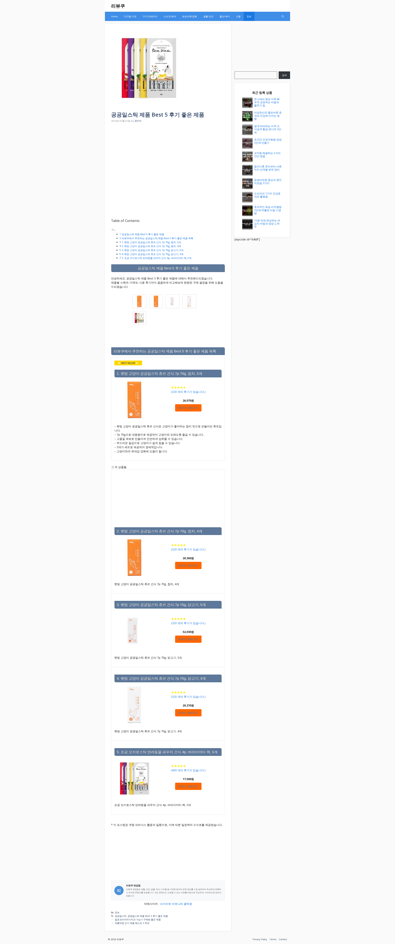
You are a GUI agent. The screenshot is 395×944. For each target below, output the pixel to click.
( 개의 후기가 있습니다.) (188, 392)
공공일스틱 (120, 915)
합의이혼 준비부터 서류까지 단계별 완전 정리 (268, 168)
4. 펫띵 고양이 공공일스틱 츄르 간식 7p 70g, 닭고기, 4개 (152, 254)
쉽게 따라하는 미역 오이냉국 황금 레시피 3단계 (267, 129)
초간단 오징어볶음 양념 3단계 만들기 (268, 141)
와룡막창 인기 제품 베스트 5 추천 (132, 923)
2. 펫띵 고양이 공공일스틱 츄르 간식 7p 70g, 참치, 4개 (151, 246)
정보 (249, 16)
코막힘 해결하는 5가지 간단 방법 (267, 154)
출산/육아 (225, 16)
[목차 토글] (113, 230)
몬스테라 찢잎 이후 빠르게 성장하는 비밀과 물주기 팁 (267, 102)
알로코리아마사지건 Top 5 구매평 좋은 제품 (138, 919)
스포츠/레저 (170, 16)
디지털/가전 (130, 16)
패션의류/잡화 (189, 16)
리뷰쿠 (118, 6)
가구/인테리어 (150, 16)
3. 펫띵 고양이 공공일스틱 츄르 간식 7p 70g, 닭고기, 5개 (152, 250)
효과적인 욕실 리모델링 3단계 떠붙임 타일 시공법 (268, 210)
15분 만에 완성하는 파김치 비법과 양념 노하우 (267, 224)
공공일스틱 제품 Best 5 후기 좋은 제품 (143, 234)
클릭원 (188, 904)
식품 (238, 16)
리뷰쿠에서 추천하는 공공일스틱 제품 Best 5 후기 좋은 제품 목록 (157, 238)
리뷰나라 (177, 904)
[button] (283, 16)
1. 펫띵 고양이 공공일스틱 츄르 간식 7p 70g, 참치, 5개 (151, 242)
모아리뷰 (165, 904)
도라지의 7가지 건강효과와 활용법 (267, 195)
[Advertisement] (168, 146)
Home (114, 16)
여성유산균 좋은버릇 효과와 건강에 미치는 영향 (268, 116)
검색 (284, 75)
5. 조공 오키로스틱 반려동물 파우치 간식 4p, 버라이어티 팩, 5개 (156, 258)
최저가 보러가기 (188, 408)
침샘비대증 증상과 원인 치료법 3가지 (268, 181)
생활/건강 (208, 16)
